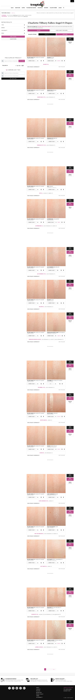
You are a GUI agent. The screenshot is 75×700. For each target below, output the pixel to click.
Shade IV (49, 57)
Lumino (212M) (50, 640)
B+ (57, 270)
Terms (37, 695)
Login (72, 1)
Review (38, 30)
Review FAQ (39, 692)
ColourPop (4, 16)
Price (2, 33)
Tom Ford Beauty (57, 607)
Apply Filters (13, 36)
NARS (53, 57)
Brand (3, 27)
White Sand (50, 413)
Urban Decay (54, 446)
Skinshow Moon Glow (52, 332)
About (37, 687)
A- (37, 60)
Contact (38, 689)
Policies (38, 690)
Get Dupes (21, 61)
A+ (55, 335)
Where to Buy (32, 60)
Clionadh (4, 15)
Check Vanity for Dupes (61, 30)
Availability (4, 30)
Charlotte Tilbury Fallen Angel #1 (44, 26)
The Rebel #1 (50, 380)
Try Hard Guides (67, 689)
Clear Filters (13, 39)
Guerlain (57, 267)
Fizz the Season (51, 526)
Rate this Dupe (62, 66)
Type (2, 25)
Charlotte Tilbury (39, 57)
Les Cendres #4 (51, 267)
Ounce (48, 446)
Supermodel (50, 219)
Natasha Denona (58, 640)
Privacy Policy (39, 694)
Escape (49, 299)
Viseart (51, 186)
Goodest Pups (67, 690)
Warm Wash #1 (50, 90)
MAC (55, 90)
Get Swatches (13, 78)
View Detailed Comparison (33, 66)
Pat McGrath (61, 332)
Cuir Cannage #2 (51, 494)
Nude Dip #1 (50, 607)
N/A (50, 383)
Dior (56, 138)
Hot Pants (49, 559)
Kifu (48, 186)
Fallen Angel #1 (31, 57)
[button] (12, 8)
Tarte (52, 299)
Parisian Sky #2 (51, 138)
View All (13, 12)
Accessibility (39, 697)
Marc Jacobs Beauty (57, 559)
